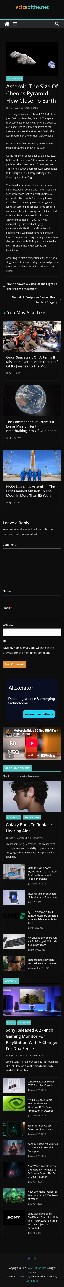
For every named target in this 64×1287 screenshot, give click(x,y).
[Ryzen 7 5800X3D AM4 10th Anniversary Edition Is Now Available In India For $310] (14, 920)
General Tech (13, 817)
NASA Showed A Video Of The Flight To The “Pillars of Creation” (32, 286)
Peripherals (24, 1022)
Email (7, 608)
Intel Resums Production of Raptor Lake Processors (42, 895)
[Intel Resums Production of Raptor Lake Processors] (14, 898)
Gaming (10, 1022)
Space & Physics (15, 78)
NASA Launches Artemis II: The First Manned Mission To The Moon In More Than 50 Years (30, 491)
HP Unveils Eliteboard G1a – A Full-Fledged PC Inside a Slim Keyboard (43, 941)
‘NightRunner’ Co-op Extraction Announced (41, 1127)
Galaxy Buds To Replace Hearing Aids (29, 828)
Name (8, 591)
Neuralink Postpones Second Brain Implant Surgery (34, 299)
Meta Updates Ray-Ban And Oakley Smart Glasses (43, 961)
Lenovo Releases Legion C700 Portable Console (41, 1083)
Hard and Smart (32, 817)
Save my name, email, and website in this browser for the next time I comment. (28, 650)
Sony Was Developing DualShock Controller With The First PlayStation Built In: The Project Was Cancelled (43, 1221)
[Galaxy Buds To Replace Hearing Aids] (32, 796)
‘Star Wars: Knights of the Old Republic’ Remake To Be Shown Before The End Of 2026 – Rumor (42, 1171)
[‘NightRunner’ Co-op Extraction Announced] (14, 1130)
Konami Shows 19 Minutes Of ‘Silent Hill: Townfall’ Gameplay (43, 1147)
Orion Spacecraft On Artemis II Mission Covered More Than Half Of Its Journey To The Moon (32, 361)
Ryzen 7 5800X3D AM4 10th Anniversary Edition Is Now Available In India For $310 (43, 917)
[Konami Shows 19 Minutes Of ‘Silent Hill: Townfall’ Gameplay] (14, 1150)
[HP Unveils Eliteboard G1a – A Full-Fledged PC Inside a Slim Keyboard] (14, 944)
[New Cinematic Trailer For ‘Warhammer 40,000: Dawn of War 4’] (14, 1198)
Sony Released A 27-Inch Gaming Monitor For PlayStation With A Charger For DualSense (32, 1039)
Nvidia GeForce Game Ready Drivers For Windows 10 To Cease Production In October (40, 1105)
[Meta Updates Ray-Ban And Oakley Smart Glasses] (14, 964)
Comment (10, 544)
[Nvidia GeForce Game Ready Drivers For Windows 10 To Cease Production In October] (14, 1108)
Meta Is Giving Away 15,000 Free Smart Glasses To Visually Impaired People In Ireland (43, 873)
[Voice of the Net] (7, 24)
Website (8, 624)
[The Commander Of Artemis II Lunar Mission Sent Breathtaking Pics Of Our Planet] (32, 388)
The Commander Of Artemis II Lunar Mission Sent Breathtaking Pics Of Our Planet (31, 426)
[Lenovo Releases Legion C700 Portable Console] (14, 1086)
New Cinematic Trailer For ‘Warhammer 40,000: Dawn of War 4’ (43, 1195)
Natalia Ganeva (31, 107)
